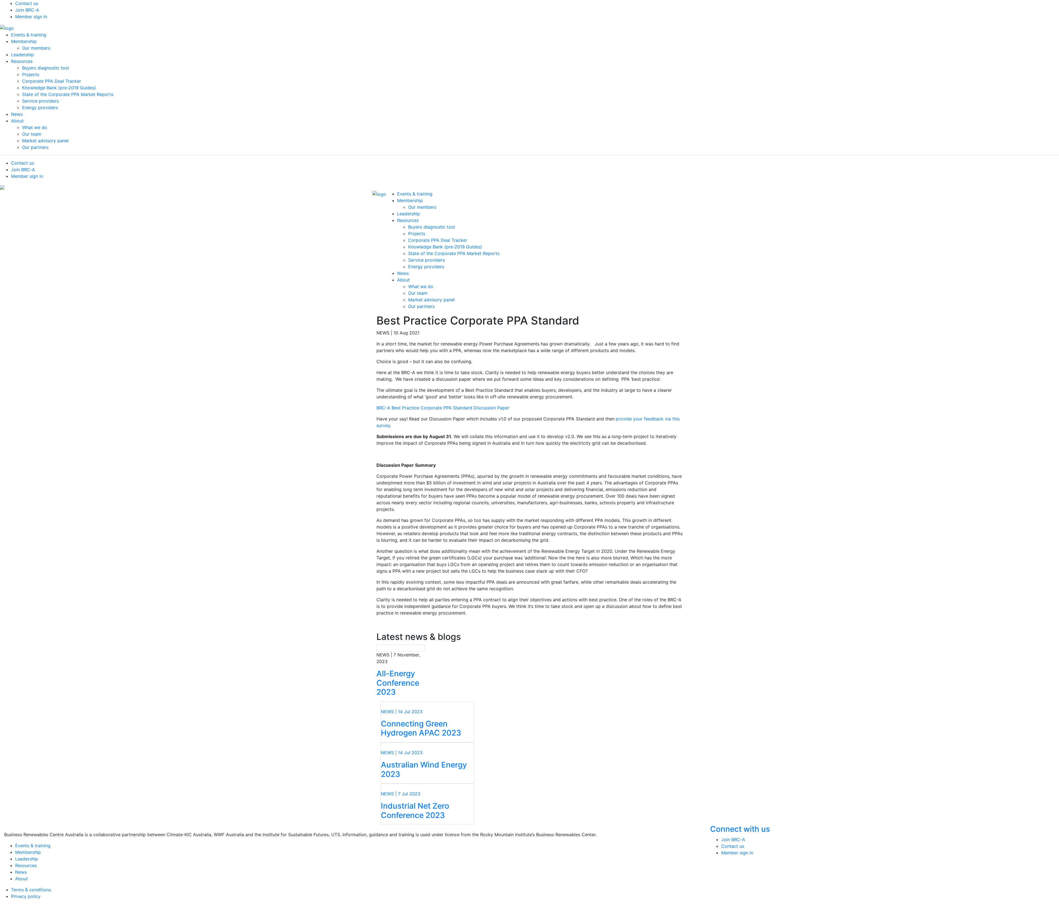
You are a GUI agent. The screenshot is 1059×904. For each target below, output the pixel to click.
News (17, 114)
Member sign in (31, 16)
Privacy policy (26, 896)
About (17, 121)
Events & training (28, 34)
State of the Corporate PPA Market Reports (67, 94)
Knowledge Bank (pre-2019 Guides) (59, 87)
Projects (30, 74)
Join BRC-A (27, 10)
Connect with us (741, 829)
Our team (31, 134)
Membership (24, 41)
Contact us (26, 3)
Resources (22, 61)
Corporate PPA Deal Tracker (51, 81)
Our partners (35, 147)
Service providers (40, 101)
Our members (36, 48)
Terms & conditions (31, 889)
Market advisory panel (45, 140)
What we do (34, 127)
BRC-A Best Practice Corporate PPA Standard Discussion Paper (442, 408)
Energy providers (40, 107)
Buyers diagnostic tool (45, 68)
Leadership (22, 54)
